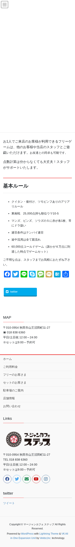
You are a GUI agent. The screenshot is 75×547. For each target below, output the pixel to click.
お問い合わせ (12, 406)
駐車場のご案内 (13, 390)
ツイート (9, 503)
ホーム (7, 359)
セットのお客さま (14, 382)
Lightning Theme (49, 533)
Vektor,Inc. (45, 538)
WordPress (27, 533)
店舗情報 (9, 398)
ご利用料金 (10, 366)
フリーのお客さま (14, 374)
